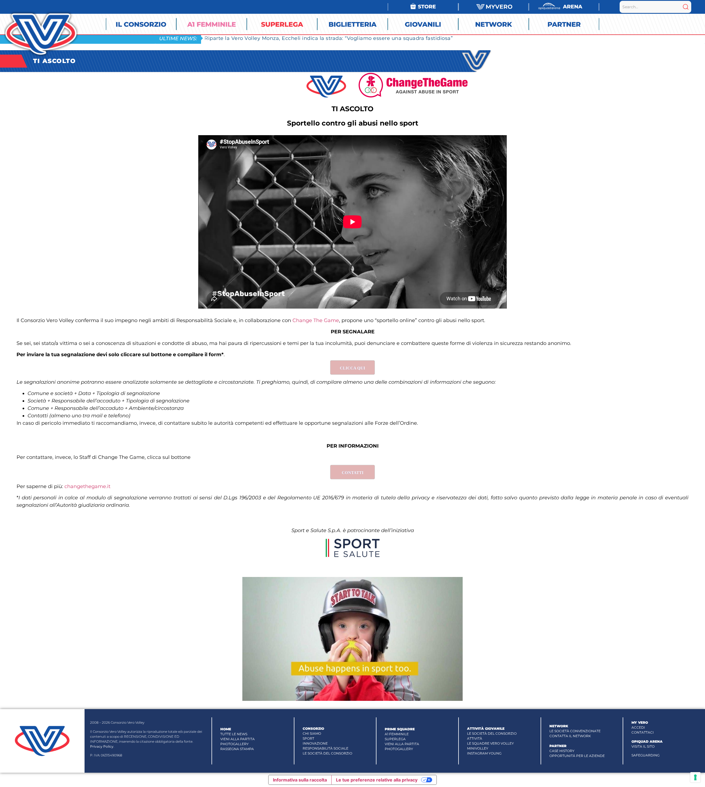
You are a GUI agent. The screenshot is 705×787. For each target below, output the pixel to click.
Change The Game (315, 320)
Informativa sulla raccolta (300, 780)
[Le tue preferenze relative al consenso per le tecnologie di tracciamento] (695, 777)
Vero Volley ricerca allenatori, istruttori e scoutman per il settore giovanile (300, 38)
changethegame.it (87, 486)
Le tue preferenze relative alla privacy (376, 780)
